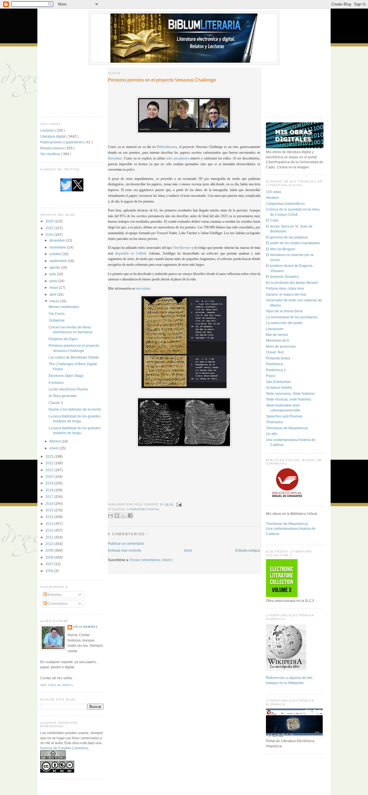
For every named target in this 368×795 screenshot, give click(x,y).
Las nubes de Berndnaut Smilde (74, 357)
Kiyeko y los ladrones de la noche (75, 409)
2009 (49, 550)
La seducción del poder (284, 323)
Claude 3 (56, 403)
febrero (55, 441)
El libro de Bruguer (280, 249)
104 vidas (273, 192)
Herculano (115, 158)
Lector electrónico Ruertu (68, 389)
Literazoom (274, 329)
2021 (49, 470)
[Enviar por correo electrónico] (110, 515)
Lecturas (47, 130)
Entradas (54, 594)
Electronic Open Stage (66, 376)
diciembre (57, 240)
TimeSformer (182, 248)
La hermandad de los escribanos (291, 317)
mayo (54, 287)
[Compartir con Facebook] (130, 515)
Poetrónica (274, 364)
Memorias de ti (277, 340)
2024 (49, 234)
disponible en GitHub (130, 253)
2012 (49, 530)
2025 (49, 228)
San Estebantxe (278, 382)
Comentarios (57, 603)
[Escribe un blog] (117, 515)
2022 (49, 463)
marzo (54, 301)
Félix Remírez (85, 626)
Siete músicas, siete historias (288, 399)
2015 (49, 510)
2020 (49, 476)
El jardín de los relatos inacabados (293, 243)
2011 (49, 537)
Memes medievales (64, 307)
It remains (56, 382)
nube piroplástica (177, 158)
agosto (55, 267)
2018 (49, 490)
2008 (49, 557)
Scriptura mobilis (279, 387)
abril (53, 294)
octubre (55, 254)
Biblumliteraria (167, 147)
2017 (49, 496)
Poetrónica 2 (276, 370)
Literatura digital (53, 136)
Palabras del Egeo (63, 339)
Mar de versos (277, 334)
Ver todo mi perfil (56, 685)
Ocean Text (274, 352)
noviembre (58, 247)
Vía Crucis (57, 313)
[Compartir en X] (123, 515)
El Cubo (272, 220)
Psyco (270, 376)
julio (53, 274)
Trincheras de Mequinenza (287, 428)
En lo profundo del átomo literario (292, 282)
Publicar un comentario (126, 543)
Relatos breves (52, 148)
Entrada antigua (247, 550)
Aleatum (272, 197)
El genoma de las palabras (287, 237)
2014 (49, 517)
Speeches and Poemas (284, 416)
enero (54, 448)
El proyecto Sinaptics (282, 276)
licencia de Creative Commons (64, 748)
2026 (49, 221)
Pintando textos (278, 358)
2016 (49, 503)
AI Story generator (63, 396)
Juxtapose (57, 320)
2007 (49, 564)
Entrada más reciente (124, 550)
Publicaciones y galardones (62, 142)
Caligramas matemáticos (285, 203)
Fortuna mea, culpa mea (285, 288)
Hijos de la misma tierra (284, 311)
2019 (49, 483)
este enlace (143, 288)
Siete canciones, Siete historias (290, 393)
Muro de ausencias (281, 346)
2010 (49, 544)
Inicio (188, 550)
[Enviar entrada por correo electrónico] (178, 504)
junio (53, 281)
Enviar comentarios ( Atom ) (151, 560)
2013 (49, 523)
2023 (49, 456)
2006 (49, 571)
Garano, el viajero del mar (286, 294)
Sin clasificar (50, 154)
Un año (271, 434)
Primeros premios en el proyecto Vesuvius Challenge (162, 79)
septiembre (58, 261)
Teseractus (274, 422)
